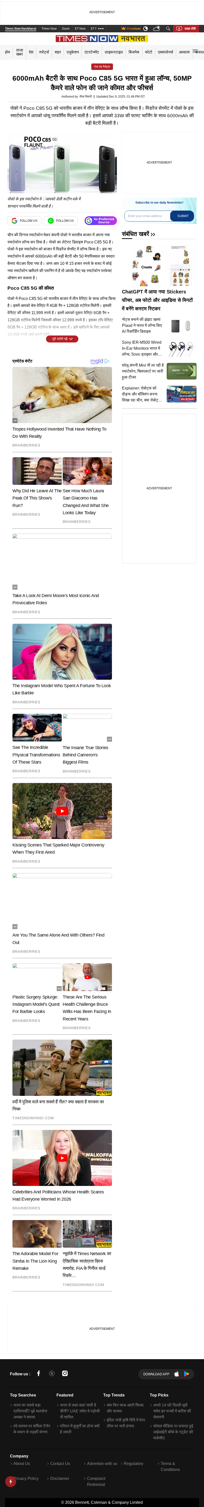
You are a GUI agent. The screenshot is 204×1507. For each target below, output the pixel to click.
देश (31, 52)
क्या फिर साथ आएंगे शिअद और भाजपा (125, 1408)
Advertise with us (102, 1463)
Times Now (49, 28)
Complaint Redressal (96, 1481)
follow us (28, 221)
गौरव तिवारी (85, 96)
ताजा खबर (19, 52)
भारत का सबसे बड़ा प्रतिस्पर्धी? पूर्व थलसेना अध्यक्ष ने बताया (30, 1411)
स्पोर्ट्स (44, 52)
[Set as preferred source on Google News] (101, 220)
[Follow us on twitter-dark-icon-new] (52, 1374)
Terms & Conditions (170, 1466)
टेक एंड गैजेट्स (102, 66)
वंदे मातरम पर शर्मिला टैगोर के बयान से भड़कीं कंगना (31, 1429)
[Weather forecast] (157, 28)
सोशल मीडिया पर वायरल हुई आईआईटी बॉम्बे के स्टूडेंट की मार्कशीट (173, 1432)
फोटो (148, 52)
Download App (156, 1374)
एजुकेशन (73, 52)
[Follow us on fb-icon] (39, 1374)
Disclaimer (59, 1478)
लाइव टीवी (190, 28)
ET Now (80, 28)
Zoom (66, 28)
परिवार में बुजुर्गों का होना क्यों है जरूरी (80, 1429)
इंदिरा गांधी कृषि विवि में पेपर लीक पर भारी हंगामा (126, 1423)
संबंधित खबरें (135, 233)
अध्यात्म (184, 52)
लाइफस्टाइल (114, 52)
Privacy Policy (26, 1478)
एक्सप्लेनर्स (165, 52)
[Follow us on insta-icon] (65, 1374)
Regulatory (133, 1463)
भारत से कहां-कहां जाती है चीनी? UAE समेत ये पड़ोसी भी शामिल (80, 1411)
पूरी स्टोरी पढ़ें (59, 339)
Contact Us (60, 1463)
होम (7, 52)
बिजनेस (134, 52)
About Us (21, 1463)
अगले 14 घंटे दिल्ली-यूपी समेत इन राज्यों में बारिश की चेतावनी (172, 1411)
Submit (183, 216)
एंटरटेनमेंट (92, 52)
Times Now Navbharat (20, 28)
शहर (58, 52)
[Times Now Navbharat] (102, 38)
